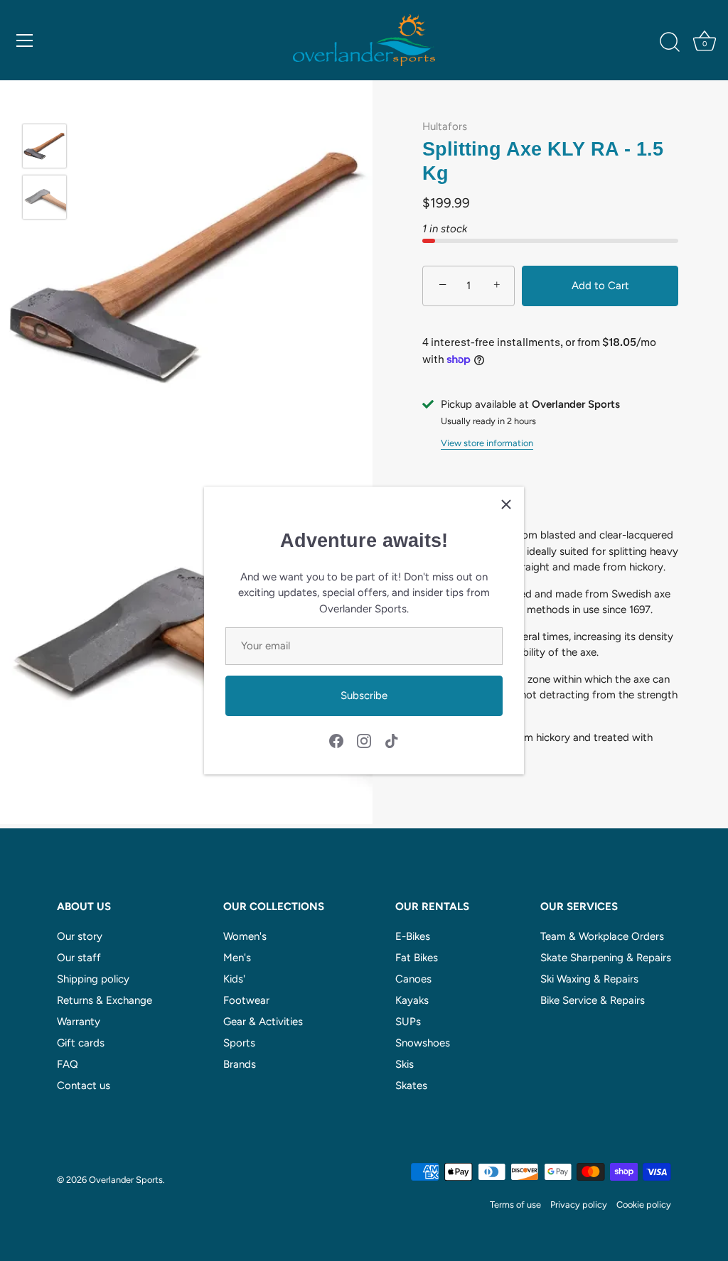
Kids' (234, 979)
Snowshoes (422, 1043)
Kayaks (412, 1000)
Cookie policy (643, 1204)
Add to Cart (600, 285)
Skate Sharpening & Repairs (605, 957)
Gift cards (81, 1043)
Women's (245, 936)
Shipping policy (93, 979)
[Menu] (25, 40)
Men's (237, 957)
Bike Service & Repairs (592, 1000)
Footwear (246, 1000)
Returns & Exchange (104, 1000)
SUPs (408, 1021)
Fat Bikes (416, 957)
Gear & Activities (263, 1021)
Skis (404, 1064)
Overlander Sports (126, 1179)
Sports (239, 1043)
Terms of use (515, 1204)
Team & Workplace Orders (602, 936)
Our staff (79, 957)
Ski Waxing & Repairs (589, 979)
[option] (44, 148)
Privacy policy (578, 1204)
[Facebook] (336, 739)
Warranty (78, 1021)
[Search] (669, 42)
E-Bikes (412, 936)
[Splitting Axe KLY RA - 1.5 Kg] (44, 146)
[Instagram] (364, 739)
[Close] (506, 504)
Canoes (413, 979)
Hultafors (444, 126)
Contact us (83, 1085)
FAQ (67, 1064)
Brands (239, 1064)
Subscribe (364, 695)
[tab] (550, 644)
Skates (411, 1085)
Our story (79, 936)
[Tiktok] (392, 739)
